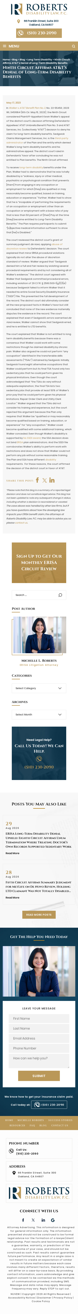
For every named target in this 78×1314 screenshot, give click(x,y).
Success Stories (60, 1120)
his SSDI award (32, 438)
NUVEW (15, 1294)
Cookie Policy (41, 1301)
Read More (12, 853)
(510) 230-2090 (41, 33)
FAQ (32, 1125)
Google (53, 1220)
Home (9, 1120)
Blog (43, 1125)
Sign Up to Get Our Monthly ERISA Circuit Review (39, 562)
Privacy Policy (63, 1297)
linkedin (43, 1220)
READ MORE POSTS (39, 915)
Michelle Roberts (31, 1120)
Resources (17, 1125)
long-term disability (31, 167)
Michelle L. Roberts (39, 660)
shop (52, 480)
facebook (37, 480)
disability (50, 459)
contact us (21, 522)
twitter (45, 480)
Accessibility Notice (21, 1297)
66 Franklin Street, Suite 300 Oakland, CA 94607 (41, 23)
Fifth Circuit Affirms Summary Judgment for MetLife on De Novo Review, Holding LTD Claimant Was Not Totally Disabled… (38, 886)
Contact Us (59, 1125)
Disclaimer (44, 1297)
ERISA (20, 442)
